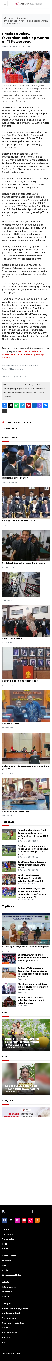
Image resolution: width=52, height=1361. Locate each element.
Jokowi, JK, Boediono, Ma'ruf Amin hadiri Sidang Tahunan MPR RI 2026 (24, 519)
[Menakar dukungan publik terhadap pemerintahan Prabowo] (26, 793)
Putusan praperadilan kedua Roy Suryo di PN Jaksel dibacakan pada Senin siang (25, 561)
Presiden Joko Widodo (20, 422)
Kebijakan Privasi (11, 1313)
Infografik (8, 1100)
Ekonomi (6, 1260)
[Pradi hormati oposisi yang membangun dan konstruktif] (26, 705)
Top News (8, 906)
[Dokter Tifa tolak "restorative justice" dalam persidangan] (26, 620)
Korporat (6, 1337)
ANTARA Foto (9, 1332)
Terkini (5, 1229)
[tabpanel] (26, 1035)
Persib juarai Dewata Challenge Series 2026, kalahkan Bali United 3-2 (30, 878)
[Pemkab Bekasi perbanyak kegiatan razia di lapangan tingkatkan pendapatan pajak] (26, 929)
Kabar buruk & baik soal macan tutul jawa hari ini (22, 1087)
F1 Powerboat (11, 428)
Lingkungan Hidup (11, 1275)
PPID (4, 1342)
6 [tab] (28, 1097)
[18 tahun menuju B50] (21, 584)
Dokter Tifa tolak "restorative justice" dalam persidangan (23, 637)
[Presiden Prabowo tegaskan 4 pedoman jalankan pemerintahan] (26, 460)
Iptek (5, 1265)
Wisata (5, 1282)
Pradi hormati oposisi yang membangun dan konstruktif (24, 722)
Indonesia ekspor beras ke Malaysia (23, 1187)
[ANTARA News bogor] (29, 4)
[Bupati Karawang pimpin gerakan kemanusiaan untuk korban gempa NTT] (9, 958)
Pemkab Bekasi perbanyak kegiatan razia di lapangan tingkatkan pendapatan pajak (25, 945)
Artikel (5, 1270)
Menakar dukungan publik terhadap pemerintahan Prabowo (22, 810)
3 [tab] (26, 1053)
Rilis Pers (7, 1296)
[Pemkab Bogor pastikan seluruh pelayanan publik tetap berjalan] (9, 1001)
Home (10, 18)
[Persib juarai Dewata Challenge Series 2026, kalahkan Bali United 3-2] (9, 879)
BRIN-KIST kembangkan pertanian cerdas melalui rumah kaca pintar (22, 1042)
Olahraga (21, 18)
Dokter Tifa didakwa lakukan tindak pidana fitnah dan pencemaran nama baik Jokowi (25, 766)
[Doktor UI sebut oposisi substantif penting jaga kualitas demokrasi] (26, 663)
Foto (4, 1012)
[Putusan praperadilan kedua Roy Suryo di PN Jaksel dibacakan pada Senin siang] (26, 545)
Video (5, 1056)
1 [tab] (17, 1053)
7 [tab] (32, 1097)
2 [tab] (22, 1053)
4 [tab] (30, 1053)
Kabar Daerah (9, 1255)
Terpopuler (8, 822)
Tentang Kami (9, 1318)
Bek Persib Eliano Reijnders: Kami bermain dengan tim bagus (32, 865)
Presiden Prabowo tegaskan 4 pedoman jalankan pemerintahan (25, 476)
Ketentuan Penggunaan (15, 1308)
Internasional (9, 1287)
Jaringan (6, 1303)
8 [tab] (36, 1097)
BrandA (6, 1328)
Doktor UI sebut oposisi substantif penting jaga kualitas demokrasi (21, 679)
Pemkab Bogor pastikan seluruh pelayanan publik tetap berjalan (31, 1000)
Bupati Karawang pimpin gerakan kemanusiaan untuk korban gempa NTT (33, 958)
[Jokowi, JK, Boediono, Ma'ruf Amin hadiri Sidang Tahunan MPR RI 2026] (26, 502)
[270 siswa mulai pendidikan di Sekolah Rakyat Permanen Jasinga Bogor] (9, 988)
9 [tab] (40, 1097)
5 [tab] (34, 1053)
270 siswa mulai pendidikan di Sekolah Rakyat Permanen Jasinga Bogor (33, 987)
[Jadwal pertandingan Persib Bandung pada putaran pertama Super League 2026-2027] (9, 834)
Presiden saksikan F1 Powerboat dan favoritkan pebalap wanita (23, 354)
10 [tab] (44, 1097)
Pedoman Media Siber (13, 1323)
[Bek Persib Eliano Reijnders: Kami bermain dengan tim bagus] (9, 866)
